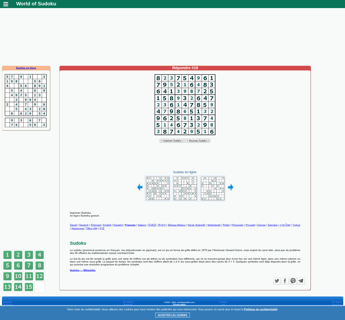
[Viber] (293, 280)
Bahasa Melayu (177, 225)
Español (118, 225)
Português (237, 225)
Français (130, 225)
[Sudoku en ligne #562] (157, 200)
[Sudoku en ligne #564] (212, 200)
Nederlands (214, 225)
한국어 (162, 225)
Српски (261, 225)
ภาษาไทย (285, 225)
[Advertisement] (172, 37)
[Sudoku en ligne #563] (185, 200)
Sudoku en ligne (26, 67)
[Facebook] (285, 280)
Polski (226, 225)
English (107, 225)
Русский (250, 225)
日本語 (152, 225)
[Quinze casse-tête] (23, 291)
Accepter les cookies (172, 315)
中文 (102, 228)
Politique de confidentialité (260, 309)
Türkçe (296, 225)
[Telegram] (301, 280)
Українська (77, 228)
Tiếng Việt (91, 228)
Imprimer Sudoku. (80, 212)
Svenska (272, 225)
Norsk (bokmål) (196, 225)
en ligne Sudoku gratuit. (85, 215)
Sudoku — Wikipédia (82, 270)
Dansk (73, 225)
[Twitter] (276, 280)
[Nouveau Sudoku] (197, 140)
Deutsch (84, 225)
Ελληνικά (96, 225)
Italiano (142, 225)
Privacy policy (179, 304)
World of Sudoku (36, 3)
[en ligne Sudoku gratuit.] (185, 135)
